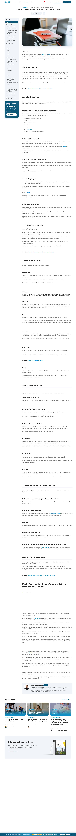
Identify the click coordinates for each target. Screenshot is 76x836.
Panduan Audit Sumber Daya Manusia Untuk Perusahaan (41, 575)
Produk (13, 2)
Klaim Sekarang (11, 114)
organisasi (29, 129)
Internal (8, 50)
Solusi (19, 2)
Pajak (8, 54)
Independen (9, 52)
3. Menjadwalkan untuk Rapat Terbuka (12, 33)
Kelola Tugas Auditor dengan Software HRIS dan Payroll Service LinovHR (11, 97)
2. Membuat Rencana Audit (12, 30)
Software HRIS (36, 618)
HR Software (31, 717)
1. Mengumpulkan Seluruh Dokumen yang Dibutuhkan (12, 27)
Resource (26, 2)
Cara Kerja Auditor (9, 24)
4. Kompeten (9, 68)
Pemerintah (9, 45)
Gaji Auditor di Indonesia (10, 93)
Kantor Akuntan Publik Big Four (35, 360)
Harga (32, 2)
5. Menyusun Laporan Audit (12, 38)
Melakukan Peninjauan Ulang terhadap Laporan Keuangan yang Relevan (12, 90)
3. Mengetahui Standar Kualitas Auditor (11, 65)
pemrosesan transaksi (55, 513)
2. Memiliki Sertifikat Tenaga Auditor (12, 62)
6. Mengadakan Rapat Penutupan (11, 41)
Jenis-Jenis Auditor (9, 43)
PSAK (28, 192)
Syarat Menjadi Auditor (10, 57)
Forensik (8, 48)
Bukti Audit (9, 84)
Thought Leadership (10, 717)
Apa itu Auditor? (9, 22)
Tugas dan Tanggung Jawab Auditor (11, 75)
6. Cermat (8, 72)
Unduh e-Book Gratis (12, 752)
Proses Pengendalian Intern (12, 87)
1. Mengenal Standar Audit (11, 59)
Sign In (49, 2)
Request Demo (58, 2)
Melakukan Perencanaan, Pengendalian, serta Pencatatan (11, 79)
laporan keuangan (45, 54)
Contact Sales (67, 2)
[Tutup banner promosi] (71, 834)
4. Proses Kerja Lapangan (11, 35)
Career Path (25, 7)
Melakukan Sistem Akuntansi (12, 82)
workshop (63, 146)
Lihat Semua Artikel (66, 699)
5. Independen (9, 70)
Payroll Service (32, 652)
